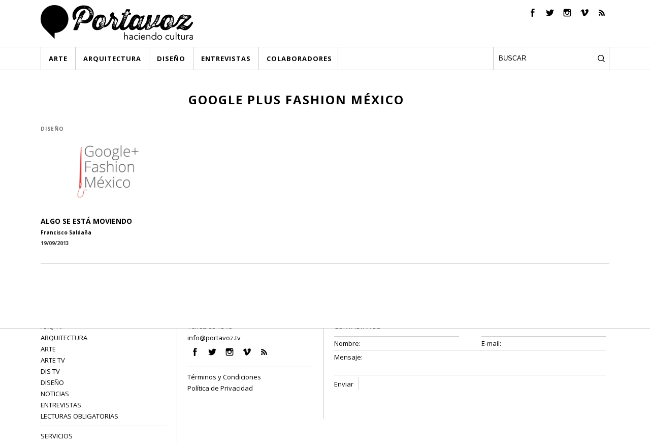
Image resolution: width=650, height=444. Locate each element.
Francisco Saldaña (66, 232)
